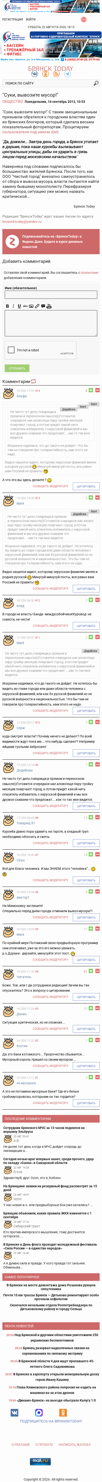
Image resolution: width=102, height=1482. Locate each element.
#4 (36, 971)
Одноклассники (63, 1413)
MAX (39, 1413)
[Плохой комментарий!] (97, 390)
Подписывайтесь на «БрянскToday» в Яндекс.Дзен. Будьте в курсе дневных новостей (52, 241)
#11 (37, 637)
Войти (31, 19)
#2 (36, 1040)
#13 (37, 498)
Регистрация (12, 19)
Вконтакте (14, 1413)
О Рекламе (20, 1445)
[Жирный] (7, 306)
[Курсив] (13, 306)
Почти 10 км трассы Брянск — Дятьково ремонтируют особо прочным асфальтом (51, 1297)
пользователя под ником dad (30, 131)
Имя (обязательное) (21, 288)
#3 (36, 1008)
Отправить (17, 368)
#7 (36, 855)
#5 (36, 929)
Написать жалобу (75, 1445)
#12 (37, 600)
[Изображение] (31, 306)
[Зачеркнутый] (25, 306)
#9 (36, 765)
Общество (12, 101)
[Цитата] (43, 306)
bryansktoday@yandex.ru (22, 221)
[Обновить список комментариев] (34, 381)
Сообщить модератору (50, 486)
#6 (36, 892)
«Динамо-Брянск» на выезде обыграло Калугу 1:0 (56, 1400)
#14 (37, 391)
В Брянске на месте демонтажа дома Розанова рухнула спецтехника (51, 1287)
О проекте (44, 1445)
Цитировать (86, 486)
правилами (89, 272)
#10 (37, 722)
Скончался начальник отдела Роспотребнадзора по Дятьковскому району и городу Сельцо (51, 1307)
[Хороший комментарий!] (91, 390)
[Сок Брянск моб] (51, 46)
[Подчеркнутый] (19, 306)
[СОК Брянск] (51, 6)
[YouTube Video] (49, 306)
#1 (36, 1077)
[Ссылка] (37, 306)
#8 (36, 818)
